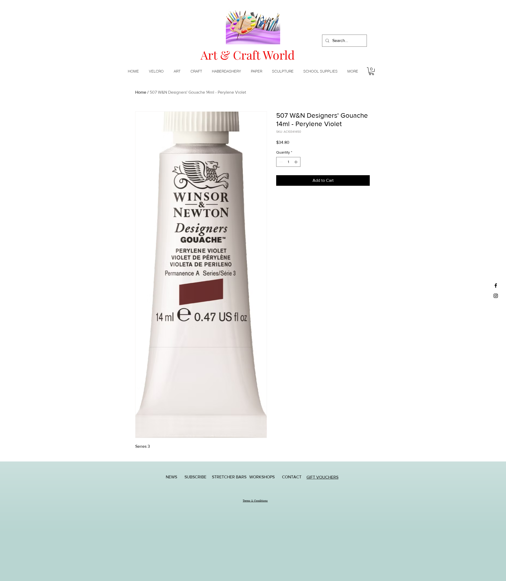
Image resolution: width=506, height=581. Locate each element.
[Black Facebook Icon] (496, 285)
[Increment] (296, 161)
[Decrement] (280, 161)
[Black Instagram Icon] (496, 296)
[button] (178, 71)
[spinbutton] (288, 161)
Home (140, 92)
